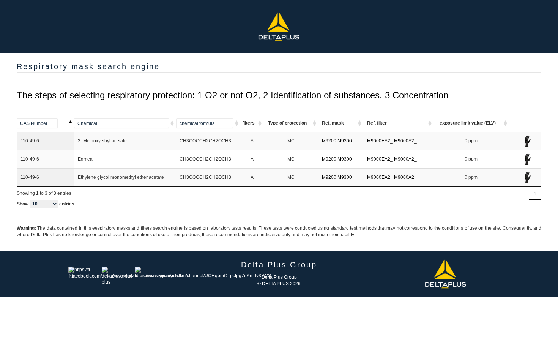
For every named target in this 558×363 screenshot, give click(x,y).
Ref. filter (377, 123)
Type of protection (287, 123)
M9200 (329, 141)
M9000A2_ (405, 141)
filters (248, 123)
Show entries (45, 204)
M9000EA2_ (380, 141)
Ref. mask (333, 123)
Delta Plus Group (279, 277)
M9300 (344, 141)
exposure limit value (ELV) (468, 123)
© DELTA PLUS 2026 (279, 283)
